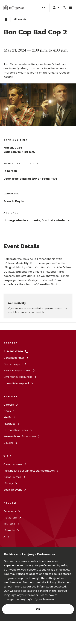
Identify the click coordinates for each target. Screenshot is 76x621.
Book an (13, 489)
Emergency (18, 376)
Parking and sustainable (29, 470)
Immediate (16, 383)
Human (16, 430)
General (14, 357)
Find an (13, 364)
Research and (20, 436)
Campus (13, 464)
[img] (14, 7)
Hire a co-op (17, 370)
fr (43, 7)
